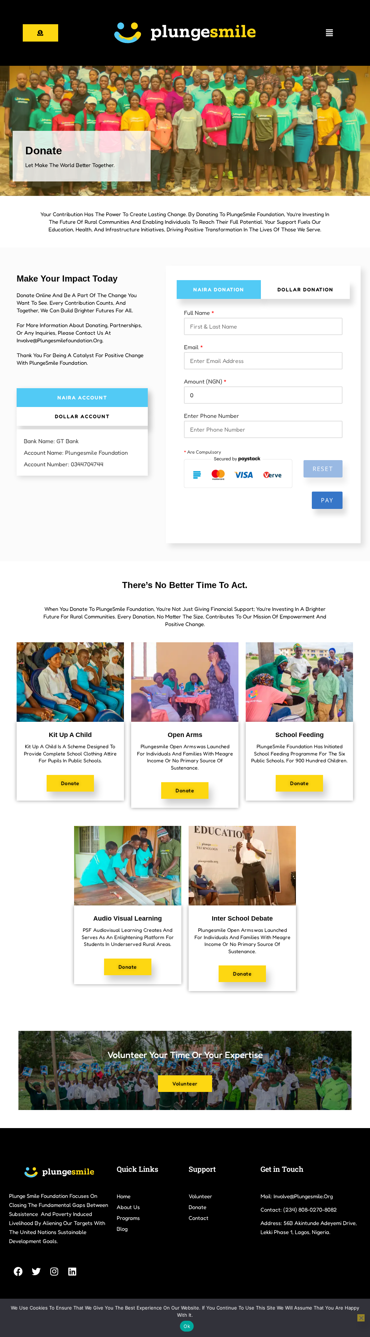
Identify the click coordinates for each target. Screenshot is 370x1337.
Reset (323, 469)
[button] (329, 32)
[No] (361, 1317)
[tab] (82, 397)
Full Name (199, 313)
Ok (187, 1326)
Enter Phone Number (211, 416)
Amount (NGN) (205, 381)
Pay (327, 500)
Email (193, 347)
